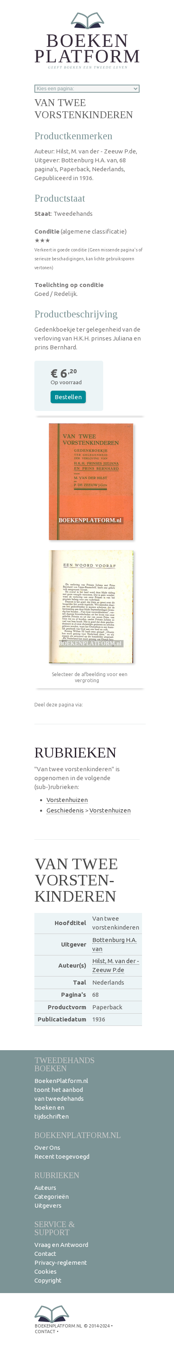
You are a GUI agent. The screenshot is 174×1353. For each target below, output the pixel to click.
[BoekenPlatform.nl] (87, 37)
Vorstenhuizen (67, 799)
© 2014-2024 (97, 1325)
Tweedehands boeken (64, 1064)
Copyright (48, 1280)
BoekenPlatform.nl (77, 1135)
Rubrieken (56, 1175)
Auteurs (45, 1187)
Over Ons (47, 1147)
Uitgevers (48, 1205)
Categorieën (51, 1196)
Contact (45, 1253)
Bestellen (68, 397)
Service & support (54, 1228)
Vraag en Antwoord (61, 1244)
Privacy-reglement (60, 1262)
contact (45, 1331)
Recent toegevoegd (61, 1156)
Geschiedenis (65, 810)
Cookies (45, 1271)
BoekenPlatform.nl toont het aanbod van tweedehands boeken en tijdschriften (61, 1098)
